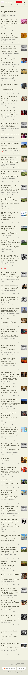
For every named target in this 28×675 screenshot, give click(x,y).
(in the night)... (5, 460)
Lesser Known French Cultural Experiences (8, 616)
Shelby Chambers (8, 622)
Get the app (21, 668)
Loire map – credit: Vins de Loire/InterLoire (8, 218)
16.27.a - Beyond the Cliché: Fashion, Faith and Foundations (9, 492)
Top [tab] (7, 15)
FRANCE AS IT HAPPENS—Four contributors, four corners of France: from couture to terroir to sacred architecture (9, 511)
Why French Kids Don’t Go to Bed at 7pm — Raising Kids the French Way (10, 71)
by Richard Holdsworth (7, 62)
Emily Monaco (8, 235)
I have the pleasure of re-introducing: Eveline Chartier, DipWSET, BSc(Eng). (8, 566)
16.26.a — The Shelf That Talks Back (10, 575)
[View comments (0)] (8, 30)
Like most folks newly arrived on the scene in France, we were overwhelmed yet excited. (9, 635)
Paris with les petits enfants (10, 297)
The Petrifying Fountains (9, 319)
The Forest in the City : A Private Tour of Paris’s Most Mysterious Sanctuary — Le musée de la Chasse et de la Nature (10, 374)
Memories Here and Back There (9, 632)
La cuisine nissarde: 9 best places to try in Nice (9, 158)
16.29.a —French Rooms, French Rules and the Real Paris (9, 331)
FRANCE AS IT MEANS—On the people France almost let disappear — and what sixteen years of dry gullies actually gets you (10, 578)
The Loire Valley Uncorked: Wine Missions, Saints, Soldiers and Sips (9, 214)
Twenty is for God (7, 480)
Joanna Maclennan (9, 137)
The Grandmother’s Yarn (9, 111)
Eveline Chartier (9, 220)
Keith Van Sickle (8, 474)
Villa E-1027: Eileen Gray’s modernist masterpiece (9, 548)
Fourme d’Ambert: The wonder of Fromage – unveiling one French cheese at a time (10, 228)
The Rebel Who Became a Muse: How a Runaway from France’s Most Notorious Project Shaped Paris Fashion (10, 521)
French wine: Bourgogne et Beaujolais (9, 562)
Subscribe (19, 2)
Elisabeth (7, 381)
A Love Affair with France (11, 324)
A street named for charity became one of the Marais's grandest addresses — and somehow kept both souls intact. (10, 607)
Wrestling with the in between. (9, 363)
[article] (14, 25)
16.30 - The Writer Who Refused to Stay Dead (8, 273)
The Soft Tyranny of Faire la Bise (10, 59)
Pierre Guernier (8, 249)
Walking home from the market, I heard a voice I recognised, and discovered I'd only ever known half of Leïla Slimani (10, 287)
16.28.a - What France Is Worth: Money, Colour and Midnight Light (9, 413)
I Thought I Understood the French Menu (9, 85)
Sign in (25, 2)
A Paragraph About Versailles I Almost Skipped (10, 199)
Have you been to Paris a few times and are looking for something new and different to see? (10, 539)
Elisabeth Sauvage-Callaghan (12, 313)
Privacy (18, 663)
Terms (22, 663)
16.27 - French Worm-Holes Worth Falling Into (9, 507)
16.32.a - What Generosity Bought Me (9, 97)
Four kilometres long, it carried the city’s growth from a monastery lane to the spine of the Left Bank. (10, 247)
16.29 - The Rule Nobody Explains (8, 346)
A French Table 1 (9, 91)
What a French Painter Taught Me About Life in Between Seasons (8, 360)
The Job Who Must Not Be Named (9, 388)
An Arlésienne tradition (7, 136)
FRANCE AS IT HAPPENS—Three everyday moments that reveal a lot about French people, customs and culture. (10, 50)
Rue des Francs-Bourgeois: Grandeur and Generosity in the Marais (10, 602)
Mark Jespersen (9, 638)
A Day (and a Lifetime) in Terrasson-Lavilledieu (9, 400)
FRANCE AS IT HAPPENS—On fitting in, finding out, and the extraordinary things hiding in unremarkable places (10, 592)
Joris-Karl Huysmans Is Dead (10, 308)
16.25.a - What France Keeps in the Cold (10, 644)
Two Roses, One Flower (8, 34)
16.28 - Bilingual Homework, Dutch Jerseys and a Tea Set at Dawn (10, 445)
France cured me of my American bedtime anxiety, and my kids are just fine (9, 76)
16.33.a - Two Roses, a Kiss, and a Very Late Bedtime (9, 20)
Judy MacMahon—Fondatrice (12, 53)
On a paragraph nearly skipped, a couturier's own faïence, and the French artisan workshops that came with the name (9, 202)
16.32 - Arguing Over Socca (9, 123)
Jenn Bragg (7, 542)
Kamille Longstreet (10, 78)
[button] (2, 5)
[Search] (25, 15)
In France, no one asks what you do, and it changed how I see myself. (9, 391)
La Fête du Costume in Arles (10, 134)
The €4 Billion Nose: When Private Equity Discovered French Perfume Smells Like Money (10, 429)
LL (5, 461)
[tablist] (8, 15)
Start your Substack (10, 668)
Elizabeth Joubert (9, 485)
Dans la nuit (5, 458)
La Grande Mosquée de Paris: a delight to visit (10, 536)
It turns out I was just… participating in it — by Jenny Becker (8, 88)
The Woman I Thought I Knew (10, 285)
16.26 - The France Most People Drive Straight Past (9, 589)
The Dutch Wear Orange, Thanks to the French (9, 468)
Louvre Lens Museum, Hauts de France (10, 144)
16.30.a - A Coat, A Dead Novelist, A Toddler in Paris (9, 256)
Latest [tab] (3, 15)
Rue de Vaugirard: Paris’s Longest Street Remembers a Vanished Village (10, 242)
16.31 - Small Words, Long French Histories (9, 186)
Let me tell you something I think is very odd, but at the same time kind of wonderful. (10, 36)
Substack (6, 672)
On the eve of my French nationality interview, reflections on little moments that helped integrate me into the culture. (10, 619)
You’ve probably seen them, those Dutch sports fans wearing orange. (10, 471)
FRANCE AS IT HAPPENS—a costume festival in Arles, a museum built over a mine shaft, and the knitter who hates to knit (9, 125)
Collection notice (14, 664)
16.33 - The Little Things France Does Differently (9, 47)
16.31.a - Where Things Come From (10, 172)
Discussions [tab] (12, 15)
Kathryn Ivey (8, 302)
